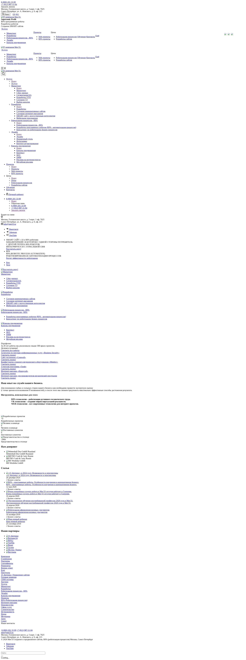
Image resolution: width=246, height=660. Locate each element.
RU (17, 14)
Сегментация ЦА (13, 281)
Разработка (11, 35)
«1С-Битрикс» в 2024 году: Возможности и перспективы (31, 475)
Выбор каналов (13, 288)
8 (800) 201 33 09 (8, 2)
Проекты (37, 32)
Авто (3, 619)
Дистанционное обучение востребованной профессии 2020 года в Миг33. (38, 503)
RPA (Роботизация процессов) (14, 600)
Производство (7, 605)
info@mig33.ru (10, 224)
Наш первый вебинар (15, 521)
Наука (3, 614)
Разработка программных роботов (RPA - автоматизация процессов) (36, 317)
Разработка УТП (13, 283)
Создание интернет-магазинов (19, 301)
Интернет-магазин (9, 602)
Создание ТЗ (11, 285)
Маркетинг (11, 33)
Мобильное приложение (17, 306)
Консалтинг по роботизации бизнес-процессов (26, 319)
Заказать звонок (18, 210)
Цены (13, 180)
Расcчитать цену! (10, 269)
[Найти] (2, 656)
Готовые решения (8, 577)
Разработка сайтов (64, 39)
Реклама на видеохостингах (18, 337)
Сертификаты (7, 563)
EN (14, 14)
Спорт (4, 621)
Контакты (90, 37)
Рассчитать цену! (13, 249)
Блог (3, 570)
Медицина (5, 616)
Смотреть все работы (10, 350)
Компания (5, 556)
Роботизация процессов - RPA (20, 38)
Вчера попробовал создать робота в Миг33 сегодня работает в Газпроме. (38, 494)
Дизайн (10, 40)
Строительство (7, 609)
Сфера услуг (6, 607)
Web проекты (44, 37)
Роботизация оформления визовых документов (26, 512)
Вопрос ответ (7, 568)
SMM (8, 334)
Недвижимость (7, 612)
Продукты (5, 572)
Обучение (81, 37)
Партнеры (5, 561)
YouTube (13, 235)
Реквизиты (6, 566)
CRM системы (7, 579)
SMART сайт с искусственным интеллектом (25, 303)
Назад (13, 81)
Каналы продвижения (16, 42)
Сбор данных (12, 278)
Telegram (13, 232)
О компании (6, 559)
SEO (8, 332)
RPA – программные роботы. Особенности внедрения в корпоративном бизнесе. (41, 484)
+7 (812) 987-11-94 (9, 4)
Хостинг (4, 582)
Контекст (10, 330)
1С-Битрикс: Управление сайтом (15, 575)
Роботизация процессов (66, 37)
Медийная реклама (14, 339)
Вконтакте (13, 229)
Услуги (4, 29)
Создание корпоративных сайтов (20, 299)
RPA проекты (44, 39)
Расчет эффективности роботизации (22, 258)
